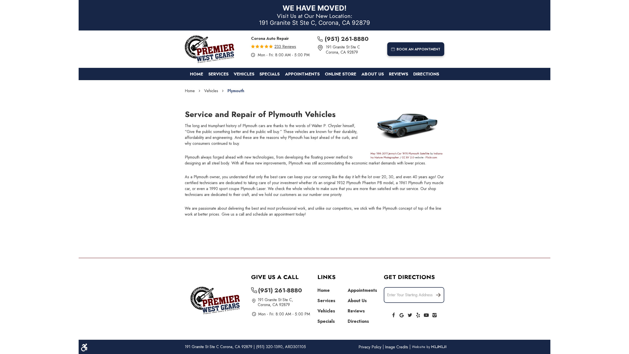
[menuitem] (196, 74)
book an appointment (418, 49)
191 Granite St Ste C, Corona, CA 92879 (314, 22)
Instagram (435, 314)
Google (402, 314)
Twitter (410, 314)
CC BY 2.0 (408, 157)
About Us (372, 74)
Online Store (340, 74)
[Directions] (438, 295)
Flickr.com (431, 157)
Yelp (418, 314)
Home (196, 74)
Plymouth (236, 91)
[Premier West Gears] (209, 49)
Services (218, 74)
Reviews (398, 74)
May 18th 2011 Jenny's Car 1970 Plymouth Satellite (400, 153)
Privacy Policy (370, 347)
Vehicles (244, 74)
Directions (426, 74)
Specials (269, 74)
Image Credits (397, 347)
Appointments (302, 74)
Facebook (393, 314)
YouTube (426, 314)
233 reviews (285, 46)
